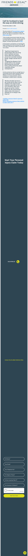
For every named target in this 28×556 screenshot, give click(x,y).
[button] (25, 553)
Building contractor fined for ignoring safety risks (12, 99)
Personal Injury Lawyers (18, 31)
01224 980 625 (11, 261)
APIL (21, 41)
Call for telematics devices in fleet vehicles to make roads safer (13, 102)
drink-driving (6, 35)
